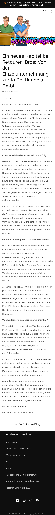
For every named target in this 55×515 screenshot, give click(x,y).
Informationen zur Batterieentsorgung (25, 481)
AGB (8, 462)
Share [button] (9, 98)
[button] (3, 11)
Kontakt (10, 468)
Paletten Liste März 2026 (18, 488)
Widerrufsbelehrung (16, 455)
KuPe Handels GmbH (21, 514)
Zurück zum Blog (29, 424)
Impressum (11, 442)
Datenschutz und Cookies (18, 449)
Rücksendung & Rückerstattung (22, 475)
